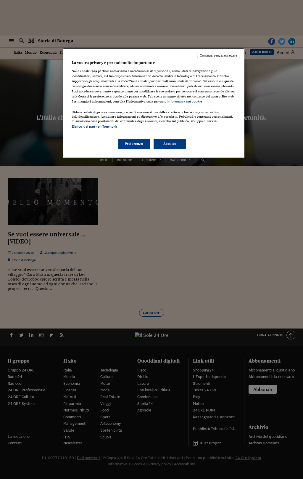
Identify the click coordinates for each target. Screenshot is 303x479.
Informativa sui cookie (184, 101)
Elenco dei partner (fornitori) (94, 126)
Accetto (170, 143)
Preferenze (134, 143)
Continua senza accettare (219, 55)
